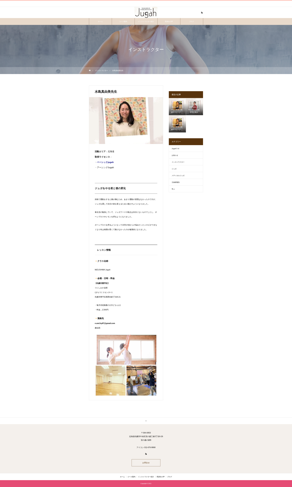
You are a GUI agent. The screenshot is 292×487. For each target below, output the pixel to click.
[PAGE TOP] (146, 420)
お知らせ (175, 155)
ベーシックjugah (105, 162)
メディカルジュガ (178, 175)
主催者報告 (176, 182)
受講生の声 (169, 21)
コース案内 (123, 21)
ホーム (100, 21)
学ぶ (173, 189)
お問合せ (146, 463)
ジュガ (174, 169)
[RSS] (202, 12)
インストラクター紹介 (146, 21)
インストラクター (178, 162)
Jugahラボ (175, 148)
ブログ (191, 21)
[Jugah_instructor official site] (146, 12)
